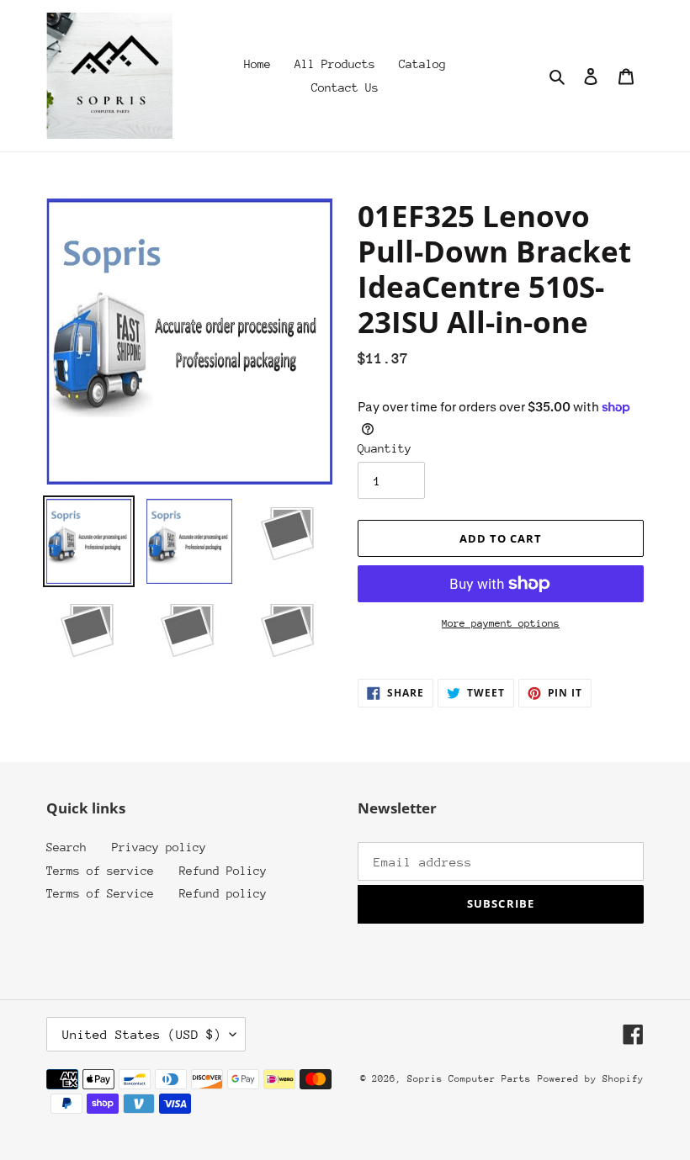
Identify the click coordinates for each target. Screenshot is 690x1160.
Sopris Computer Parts (469, 1078)
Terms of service (100, 870)
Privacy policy (159, 847)
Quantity (384, 448)
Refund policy (223, 893)
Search (66, 847)
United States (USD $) (141, 1034)
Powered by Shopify (591, 1078)
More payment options (501, 623)
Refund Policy (223, 870)
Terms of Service (100, 893)
